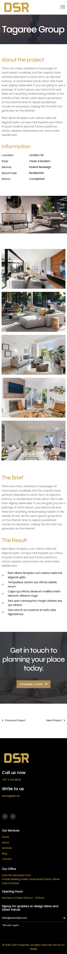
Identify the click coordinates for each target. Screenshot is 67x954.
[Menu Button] (62, 7)
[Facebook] (5, 816)
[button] (33, 684)
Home (5, 837)
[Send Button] (62, 918)
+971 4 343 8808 (11, 780)
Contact (7, 859)
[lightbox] (33, 269)
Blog (4, 853)
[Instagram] (13, 816)
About (5, 842)
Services (7, 848)
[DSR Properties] (16, 7)
